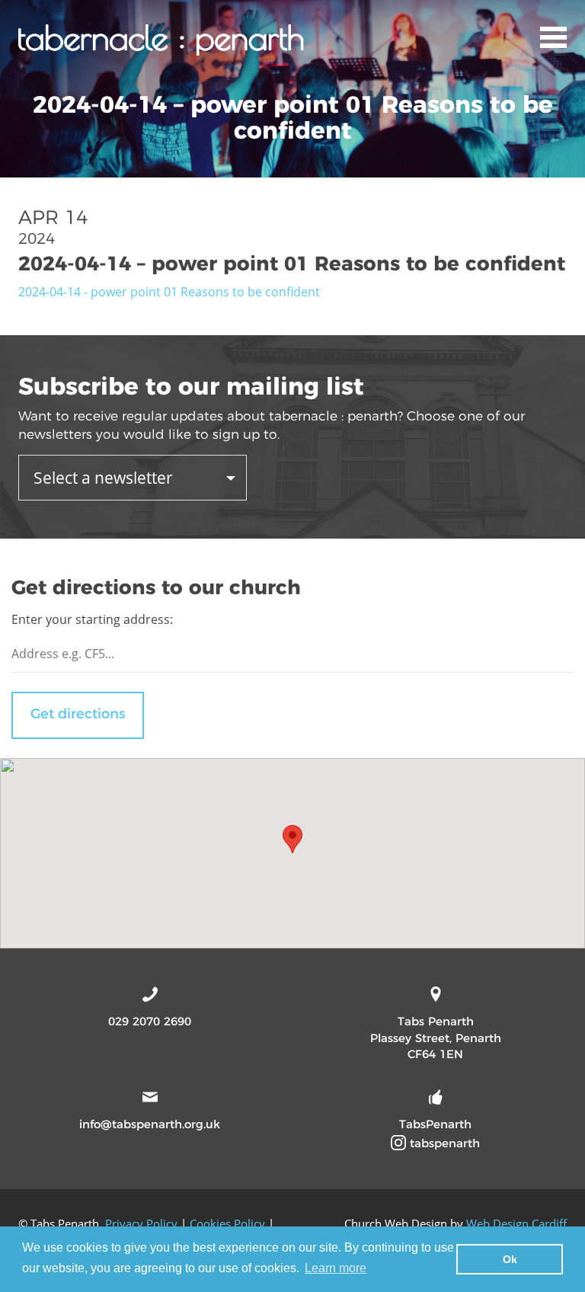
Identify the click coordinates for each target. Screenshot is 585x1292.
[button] (292, 839)
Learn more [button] (335, 1268)
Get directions (77, 713)
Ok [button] (510, 1259)
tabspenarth (443, 1143)
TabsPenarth (435, 1124)
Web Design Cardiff (516, 1223)
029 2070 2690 (149, 1021)
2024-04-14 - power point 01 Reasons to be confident (169, 291)
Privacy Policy (141, 1223)
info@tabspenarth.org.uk (149, 1124)
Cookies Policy (227, 1223)
